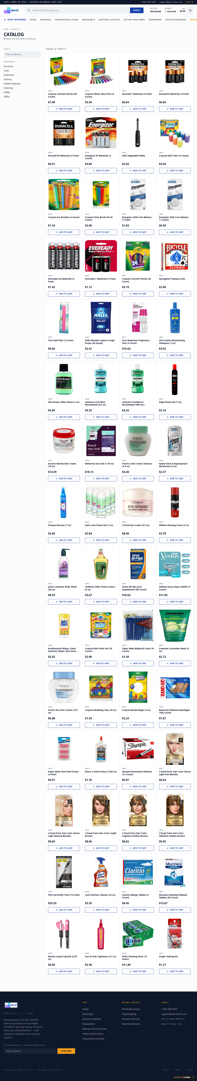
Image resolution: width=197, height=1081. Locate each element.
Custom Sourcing (131, 1018)
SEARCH (136, 10)
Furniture (8, 66)
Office (7, 96)
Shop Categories (16, 19)
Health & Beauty (12, 83)
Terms (178, 1070)
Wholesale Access (131, 1009)
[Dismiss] (193, 1077)
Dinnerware (155, 19)
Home (6, 29)
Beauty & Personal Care (94, 1028)
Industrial (9, 74)
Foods (33, 19)
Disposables (88, 19)
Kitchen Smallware (134, 19)
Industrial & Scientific (93, 1038)
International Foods (66, 19)
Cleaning (8, 87)
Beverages (45, 19)
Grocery (8, 79)
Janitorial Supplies (109, 19)
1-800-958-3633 (169, 1009)
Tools (6, 70)
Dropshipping (129, 1013)
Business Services (131, 1023)
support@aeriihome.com (174, 1013)
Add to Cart (65, 109)
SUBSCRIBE (66, 1051)
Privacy (167, 1070)
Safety (7, 92)
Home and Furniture (92, 1033)
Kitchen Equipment (176, 19)
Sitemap (189, 1070)
